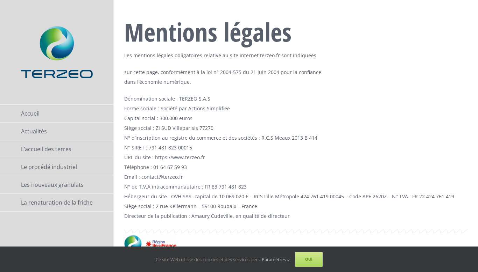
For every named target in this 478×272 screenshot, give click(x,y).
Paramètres (274, 259)
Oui (308, 259)
